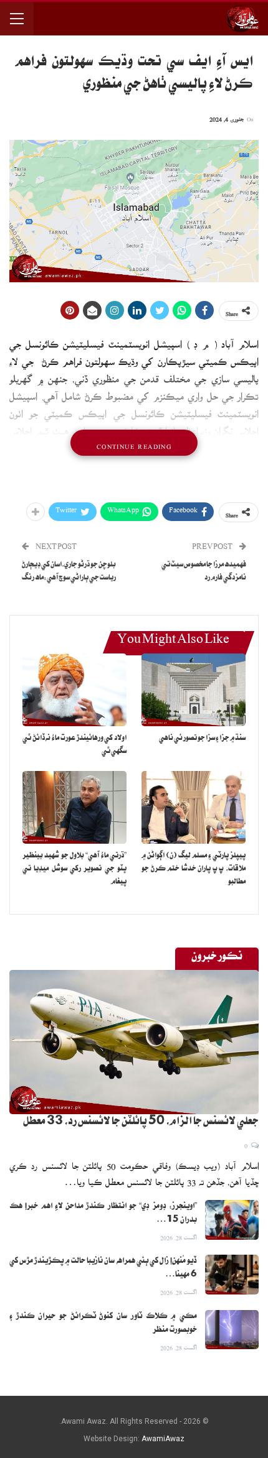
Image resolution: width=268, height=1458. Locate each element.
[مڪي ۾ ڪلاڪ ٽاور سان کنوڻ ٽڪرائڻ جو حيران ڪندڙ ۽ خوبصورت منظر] (232, 1330)
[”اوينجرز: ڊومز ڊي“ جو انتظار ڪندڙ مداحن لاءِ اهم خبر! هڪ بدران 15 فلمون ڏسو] (232, 1220)
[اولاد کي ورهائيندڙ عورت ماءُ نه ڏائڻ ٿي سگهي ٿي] (74, 689)
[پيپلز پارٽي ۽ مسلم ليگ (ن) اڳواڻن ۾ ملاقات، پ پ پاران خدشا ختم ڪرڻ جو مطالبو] (193, 807)
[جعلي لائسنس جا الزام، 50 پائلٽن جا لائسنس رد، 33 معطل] (134, 1042)
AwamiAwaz (162, 1438)
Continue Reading (134, 442)
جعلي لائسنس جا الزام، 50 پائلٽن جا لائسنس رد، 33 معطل (141, 1123)
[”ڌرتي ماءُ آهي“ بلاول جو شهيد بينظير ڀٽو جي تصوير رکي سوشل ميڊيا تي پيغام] (74, 807)
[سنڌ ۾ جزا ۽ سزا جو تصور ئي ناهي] (193, 689)
